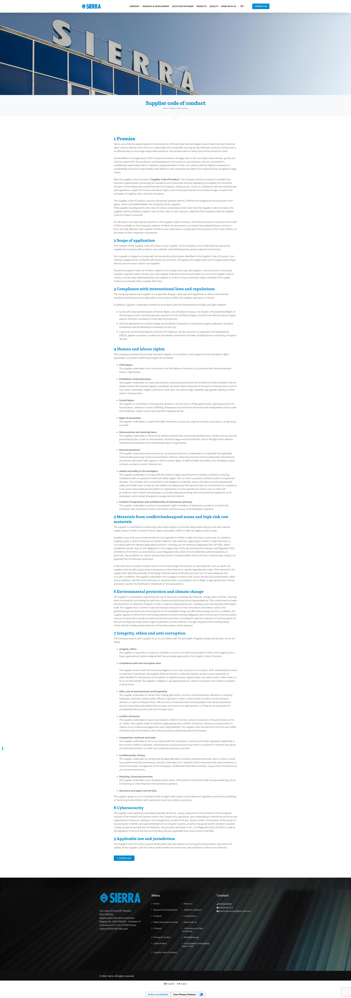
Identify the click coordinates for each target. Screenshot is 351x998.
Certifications (190, 916)
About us (188, 903)
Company (134, 6)
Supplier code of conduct (165, 952)
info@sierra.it (226, 907)
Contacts (158, 928)
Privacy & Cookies (162, 937)
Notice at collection (158, 994)
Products (201, 6)
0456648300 (225, 903)
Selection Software (182, 6)
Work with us (228, 6)
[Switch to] (241, 6)
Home (165, 108)
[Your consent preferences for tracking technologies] (2, 748)
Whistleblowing (191, 937)
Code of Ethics (160, 943)
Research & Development (156, 6)
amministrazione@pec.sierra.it (235, 911)
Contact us (261, 6)
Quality (214, 6)
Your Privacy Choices (184, 994)
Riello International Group (166, 922)
